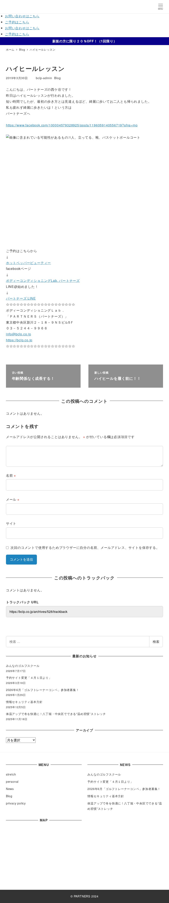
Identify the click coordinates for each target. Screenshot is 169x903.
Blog (57, 78)
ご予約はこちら (17, 22)
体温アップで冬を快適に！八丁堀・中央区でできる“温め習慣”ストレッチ (56, 714)
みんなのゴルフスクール (23, 666)
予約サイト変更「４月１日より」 (29, 677)
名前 (11, 475)
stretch (11, 774)
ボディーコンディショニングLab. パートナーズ (43, 280)
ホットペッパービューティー (28, 262)
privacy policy (16, 803)
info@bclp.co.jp (18, 334)
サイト (11, 523)
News (10, 789)
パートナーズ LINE (21, 298)
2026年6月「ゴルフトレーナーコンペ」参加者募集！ (42, 690)
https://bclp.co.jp (19, 340)
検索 (156, 641)
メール (12, 499)
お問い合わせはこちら (22, 16)
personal (12, 781)
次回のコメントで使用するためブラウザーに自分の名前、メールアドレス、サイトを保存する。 (85, 547)
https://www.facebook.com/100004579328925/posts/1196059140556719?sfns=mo (72, 125)
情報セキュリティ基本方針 (24, 702)
